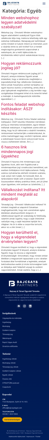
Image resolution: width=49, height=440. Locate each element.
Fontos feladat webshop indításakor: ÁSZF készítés (23, 109)
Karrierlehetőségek (12, 420)
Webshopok (7, 338)
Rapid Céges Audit (9, 342)
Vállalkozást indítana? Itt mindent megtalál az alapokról (23, 194)
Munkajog (6, 326)
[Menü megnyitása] (44, 3)
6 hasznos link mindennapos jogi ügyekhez (17, 151)
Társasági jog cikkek (10, 367)
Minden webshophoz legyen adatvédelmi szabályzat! (20, 22)
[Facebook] (19, 306)
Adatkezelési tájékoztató (17, 436)
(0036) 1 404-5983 (10, 414)
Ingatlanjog (6, 322)
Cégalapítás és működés (12, 318)
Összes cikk (7, 379)
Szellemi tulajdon (8, 330)
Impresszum (30, 436)
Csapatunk (6, 387)
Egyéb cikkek (7, 375)
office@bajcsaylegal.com (12, 408)
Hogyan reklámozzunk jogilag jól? (21, 65)
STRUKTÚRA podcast (10, 383)
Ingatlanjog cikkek (9, 359)
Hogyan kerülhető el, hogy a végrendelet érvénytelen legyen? (19, 237)
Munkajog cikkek (9, 363)
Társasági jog (7, 334)
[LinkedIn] (30, 306)
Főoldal (37, 436)
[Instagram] (24, 306)
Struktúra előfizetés (10, 346)
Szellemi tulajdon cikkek (11, 371)
